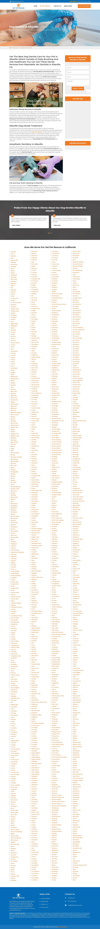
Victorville (75, 719)
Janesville (34, 660)
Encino (33, 315)
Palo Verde (55, 630)
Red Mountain (56, 816)
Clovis (12, 709)
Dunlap (13, 878)
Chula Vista (14, 685)
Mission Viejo (56, 395)
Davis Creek (14, 810)
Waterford (76, 753)
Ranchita (54, 793)
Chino (12, 677)
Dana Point (14, 800)
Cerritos (13, 662)
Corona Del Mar (15, 749)
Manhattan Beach (57, 298)
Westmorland (77, 786)
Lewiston (34, 818)
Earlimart (34, 260)
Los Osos (55, 257)
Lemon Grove (35, 814)
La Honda (34, 731)
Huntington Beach (36, 611)
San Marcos (76, 340)
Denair (13, 825)
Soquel (75, 486)
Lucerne (54, 268)
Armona (13, 336)
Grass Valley (34, 486)
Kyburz (33, 721)
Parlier (54, 645)
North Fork (55, 511)
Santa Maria (76, 382)
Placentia (55, 719)
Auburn (13, 359)
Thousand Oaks (77, 611)
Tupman (75, 660)
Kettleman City (35, 693)
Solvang (75, 473)
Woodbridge (76, 842)
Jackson (33, 651)
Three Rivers (76, 615)
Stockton (75, 528)
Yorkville (75, 863)
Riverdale (55, 871)
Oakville (54, 552)
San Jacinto (76, 321)
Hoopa (33, 598)
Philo (53, 685)
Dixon (12, 846)
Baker (12, 374)
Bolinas (13, 476)
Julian (33, 670)
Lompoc (33, 858)
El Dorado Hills (35, 279)
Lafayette (34, 751)
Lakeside (34, 782)
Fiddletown (34, 355)
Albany (13, 270)
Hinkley (33, 583)
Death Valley (14, 812)
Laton (33, 797)
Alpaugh (13, 283)
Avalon (13, 361)
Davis (12, 808)
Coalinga (13, 713)
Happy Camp (35, 537)
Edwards (34, 268)
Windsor (75, 822)
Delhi (12, 823)
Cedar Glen (14, 654)
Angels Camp (15, 309)
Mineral (54, 384)
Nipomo (54, 505)
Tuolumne (76, 657)
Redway (54, 827)
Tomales (75, 621)
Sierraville (75, 448)
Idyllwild (33, 621)
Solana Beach (77, 469)
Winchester (76, 820)
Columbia (14, 728)
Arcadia (13, 332)
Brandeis (13, 495)
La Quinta (34, 744)
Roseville (75, 257)
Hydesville (34, 619)
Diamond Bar (15, 836)
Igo (32, 624)
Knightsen (34, 717)
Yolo (74, 858)
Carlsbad (13, 611)
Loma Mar (34, 854)
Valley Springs (77, 700)
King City (34, 698)
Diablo (13, 833)
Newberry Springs (57, 482)
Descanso (14, 827)
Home (35, 6)
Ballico (13, 381)
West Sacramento (78, 778)
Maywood (55, 327)
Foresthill (34, 389)
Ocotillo (54, 560)
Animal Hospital (45, 898)
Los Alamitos (35, 871)
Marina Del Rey (56, 310)
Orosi (53, 598)
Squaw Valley (76, 509)
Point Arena (55, 740)
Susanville (75, 564)
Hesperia (34, 573)
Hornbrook (34, 602)
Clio (12, 702)
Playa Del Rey (56, 727)
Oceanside (55, 558)
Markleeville (55, 315)
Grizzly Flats (35, 509)
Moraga (54, 427)
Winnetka (75, 825)
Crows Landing (15, 785)
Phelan (54, 681)
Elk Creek (34, 298)
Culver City (14, 787)
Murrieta (54, 461)
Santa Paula (76, 387)
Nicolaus (54, 501)
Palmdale (55, 624)
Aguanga (13, 262)
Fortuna (33, 406)
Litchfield (34, 829)
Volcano (75, 736)
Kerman (33, 689)
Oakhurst (55, 545)
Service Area (68, 6)
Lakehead (34, 776)
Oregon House (56, 585)
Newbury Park (56, 484)
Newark (54, 480)
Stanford (75, 513)
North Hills (55, 516)
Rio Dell (54, 854)
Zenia (74, 880)
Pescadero (55, 674)
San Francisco (77, 312)
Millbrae (54, 378)
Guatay (33, 520)
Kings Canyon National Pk (39, 702)
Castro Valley (15, 641)
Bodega (13, 469)
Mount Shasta (56, 448)
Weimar (75, 761)
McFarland (55, 336)
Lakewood (34, 784)
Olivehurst (55, 571)
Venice (75, 708)
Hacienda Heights (36, 528)
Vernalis (75, 715)
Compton (14, 734)
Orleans (54, 594)
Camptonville (15, 584)
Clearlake (13, 696)
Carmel (13, 613)
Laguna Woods (35, 759)
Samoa (75, 289)
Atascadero (14, 351)
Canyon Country (15, 596)
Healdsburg (34, 554)
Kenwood (34, 687)
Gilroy (33, 452)
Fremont (34, 416)
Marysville (55, 321)
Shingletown (76, 439)
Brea (12, 501)
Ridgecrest (55, 850)
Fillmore (33, 359)
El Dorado (34, 276)
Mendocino (55, 348)
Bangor (13, 383)
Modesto (54, 397)
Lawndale (34, 799)
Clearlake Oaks (15, 698)
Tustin (74, 664)
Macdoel (54, 279)
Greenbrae (34, 492)
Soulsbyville (76, 488)
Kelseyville (34, 685)
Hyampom (34, 617)
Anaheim (13, 304)
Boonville (13, 482)
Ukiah (74, 676)
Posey (54, 767)
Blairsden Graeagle (16, 457)
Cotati (12, 757)
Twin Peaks (76, 674)
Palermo (54, 617)
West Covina (76, 770)
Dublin (13, 869)
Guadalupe (34, 516)
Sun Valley (76, 552)
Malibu (54, 291)
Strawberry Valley (78, 539)
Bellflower (14, 408)
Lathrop (33, 795)
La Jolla (33, 734)
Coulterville (14, 761)
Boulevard (14, 491)
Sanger (75, 365)
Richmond (55, 846)
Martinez (54, 319)
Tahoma (75, 579)
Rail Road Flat (56, 786)
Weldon (75, 763)
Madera (54, 285)
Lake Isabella (35, 774)
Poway (54, 774)
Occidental (55, 554)
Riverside (54, 873)
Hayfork (33, 549)
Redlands (55, 822)
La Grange (34, 727)
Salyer (74, 287)
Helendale (34, 558)
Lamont (33, 786)
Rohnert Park (77, 251)
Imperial (33, 626)
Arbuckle (13, 330)
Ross (74, 260)
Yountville (75, 867)
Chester (13, 668)
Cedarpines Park (16, 656)
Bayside (13, 393)
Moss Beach (55, 437)
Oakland (54, 547)
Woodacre (76, 839)
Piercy (54, 689)
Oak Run (54, 539)
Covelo (13, 766)
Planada (54, 723)
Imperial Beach (35, 628)
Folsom (33, 374)
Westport (75, 789)
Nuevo (54, 533)
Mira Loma (55, 387)
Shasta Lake (76, 429)
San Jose (75, 325)
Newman (54, 490)
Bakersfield (14, 376)
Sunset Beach (77, 560)
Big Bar (13, 431)
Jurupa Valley (35, 676)
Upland (75, 683)
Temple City (76, 596)
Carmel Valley (15, 618)
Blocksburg (14, 459)
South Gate (76, 494)
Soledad (75, 471)
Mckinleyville (56, 338)
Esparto (33, 321)
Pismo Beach (56, 712)
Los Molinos (55, 253)
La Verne (34, 746)
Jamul (33, 657)
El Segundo (34, 289)
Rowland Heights (78, 266)
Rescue (54, 837)
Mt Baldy (54, 456)
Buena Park (14, 522)
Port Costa (55, 753)
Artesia (13, 345)
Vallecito (75, 691)
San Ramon (76, 359)
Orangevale (55, 583)
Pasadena (55, 647)
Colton (13, 725)
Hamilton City (35, 533)
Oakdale (54, 543)
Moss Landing (56, 439)
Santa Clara (76, 372)
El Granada (34, 281)
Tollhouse (75, 619)
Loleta (33, 850)
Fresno (33, 422)
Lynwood (55, 274)
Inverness (34, 638)
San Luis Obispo (77, 338)
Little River (34, 831)
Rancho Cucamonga (58, 797)
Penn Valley (55, 666)
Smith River (76, 463)
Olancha (54, 564)
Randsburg (55, 808)
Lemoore (34, 816)
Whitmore (76, 799)
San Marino (76, 342)
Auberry (13, 357)
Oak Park (55, 537)
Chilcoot (13, 673)
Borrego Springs (15, 486)
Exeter (33, 329)
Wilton (75, 818)
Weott (74, 767)
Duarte (13, 867)
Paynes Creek (56, 660)
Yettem (75, 856)
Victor (74, 717)
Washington (76, 751)
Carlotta (13, 609)
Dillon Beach (14, 840)
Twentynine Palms (78, 670)
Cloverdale (14, 706)
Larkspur (34, 793)
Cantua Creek (15, 592)
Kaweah (33, 679)
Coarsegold (14, 715)
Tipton (75, 617)
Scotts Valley (76, 406)
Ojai (53, 562)
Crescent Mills (15, 774)
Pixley (53, 717)
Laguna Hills (35, 755)
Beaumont (14, 397)
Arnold (13, 338)
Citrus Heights (15, 687)
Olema (54, 569)
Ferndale (34, 353)
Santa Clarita (76, 374)
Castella (13, 639)
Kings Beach (35, 700)
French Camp (35, 418)
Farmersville (35, 342)
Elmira (33, 302)
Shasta (75, 427)
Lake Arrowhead (36, 763)
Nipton (54, 507)
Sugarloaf (75, 543)
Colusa (13, 730)
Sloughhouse (76, 458)
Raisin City (55, 789)
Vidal (74, 721)
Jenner (33, 662)
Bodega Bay (14, 472)
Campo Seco (14, 582)
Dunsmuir (34, 251)
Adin (12, 258)
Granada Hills (35, 480)
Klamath (34, 708)
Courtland (14, 764)
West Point (76, 776)
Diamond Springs (16, 838)
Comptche (14, 732)
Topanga (75, 624)
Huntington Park (36, 613)
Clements (14, 700)
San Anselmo (76, 293)
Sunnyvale (76, 556)
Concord (13, 736)
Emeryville (34, 306)
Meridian (54, 361)
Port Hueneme (56, 755)
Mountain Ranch (57, 452)
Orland (54, 592)
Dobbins (13, 848)
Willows (75, 812)
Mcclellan (55, 331)
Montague (55, 406)
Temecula (75, 594)
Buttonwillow (15, 537)
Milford (54, 372)
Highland (34, 579)
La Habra (34, 729)
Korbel (33, 719)
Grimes (33, 507)
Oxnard (54, 602)
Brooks (13, 514)
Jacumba (34, 653)
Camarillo (13, 565)
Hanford (33, 535)
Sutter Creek (76, 569)
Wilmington (76, 814)
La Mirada (34, 738)
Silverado (75, 452)
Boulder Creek (15, 488)
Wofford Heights (78, 837)
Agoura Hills (14, 260)
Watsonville (76, 755)
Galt (32, 431)
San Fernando (77, 310)
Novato (54, 528)
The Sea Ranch (77, 604)
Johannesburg (35, 664)
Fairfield (33, 336)
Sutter (74, 566)
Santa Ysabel (76, 393)
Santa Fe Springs (78, 378)
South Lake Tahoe (78, 497)
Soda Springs (76, 467)
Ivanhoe (33, 649)
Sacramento (76, 276)
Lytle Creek (55, 276)
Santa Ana (76, 367)
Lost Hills (54, 260)
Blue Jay (13, 463)
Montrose (55, 422)
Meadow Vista (56, 344)
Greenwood (34, 501)
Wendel (75, 765)
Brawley (13, 499)
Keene (33, 683)
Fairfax (33, 334)
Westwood (76, 791)
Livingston (34, 839)
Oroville (54, 600)
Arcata (13, 334)
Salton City (76, 285)
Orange (54, 579)
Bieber (13, 429)
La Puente (34, 742)
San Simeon (76, 361)
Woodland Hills (77, 848)
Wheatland (76, 793)
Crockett (13, 783)
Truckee (75, 649)
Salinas (75, 283)
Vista (74, 734)
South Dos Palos (78, 490)
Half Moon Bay (35, 530)
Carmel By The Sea (16, 615)
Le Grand (34, 803)
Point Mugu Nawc (57, 742)
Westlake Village (78, 780)
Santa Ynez (76, 391)
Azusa (12, 370)
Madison (54, 287)
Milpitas (54, 382)
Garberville (34, 433)
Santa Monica (77, 384)
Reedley (54, 833)
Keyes (33, 695)
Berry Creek (14, 423)
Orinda (54, 590)
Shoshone (76, 442)
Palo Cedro (55, 628)
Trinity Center (77, 645)
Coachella (14, 711)
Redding (54, 820)
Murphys (54, 458)
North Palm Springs (58, 520)
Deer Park (14, 814)
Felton (33, 351)
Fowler (33, 410)
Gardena (33, 439)
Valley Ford (76, 698)
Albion (13, 273)
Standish (75, 511)
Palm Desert (55, 619)
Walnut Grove (77, 744)
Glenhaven (34, 463)
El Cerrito (34, 274)
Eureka (33, 327)
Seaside (75, 410)
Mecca (54, 346)
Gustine (33, 526)
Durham (33, 253)
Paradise (54, 638)
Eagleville (34, 257)
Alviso (12, 296)
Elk (32, 296)
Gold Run (34, 469)
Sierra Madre (76, 446)
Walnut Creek (77, 742)
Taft (74, 573)
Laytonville (34, 801)
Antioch (13, 319)
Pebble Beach (56, 664)
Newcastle (55, 486)
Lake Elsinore (35, 767)
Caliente (13, 548)
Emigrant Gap (35, 308)
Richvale (54, 848)
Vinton (75, 729)
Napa (53, 465)
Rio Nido (54, 858)
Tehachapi (76, 590)
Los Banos (34, 880)
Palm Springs (56, 621)
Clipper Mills (14, 704)
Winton (75, 831)
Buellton (13, 520)
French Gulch (35, 420)
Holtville (33, 588)
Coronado (14, 751)
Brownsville (14, 518)
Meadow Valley (56, 342)
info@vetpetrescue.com (17, 1)
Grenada (33, 503)
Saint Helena (76, 279)
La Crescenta (35, 725)
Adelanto (13, 256)
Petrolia (54, 679)
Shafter (75, 422)
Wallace (75, 738)
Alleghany (14, 281)
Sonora (75, 484)
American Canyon (16, 302)
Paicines (54, 613)
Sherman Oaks (77, 435)
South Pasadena (77, 499)
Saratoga (75, 397)
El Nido (33, 285)
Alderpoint (14, 275)
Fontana (33, 376)
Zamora (75, 877)
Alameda (13, 266)
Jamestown (34, 655)
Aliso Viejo (14, 279)
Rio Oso (54, 861)
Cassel (13, 634)
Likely (33, 820)
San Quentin (76, 355)
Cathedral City (15, 645)
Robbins (54, 875)
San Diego (76, 306)
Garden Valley (35, 437)
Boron (12, 484)
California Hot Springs (17, 552)
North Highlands (57, 513)
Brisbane (13, 510)
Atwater (13, 355)
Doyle (12, 863)
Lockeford (34, 844)
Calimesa (13, 554)
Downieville (14, 861)
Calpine (13, 563)
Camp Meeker (15, 571)
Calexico (13, 546)
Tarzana (75, 581)
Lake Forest (35, 770)
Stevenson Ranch (78, 518)
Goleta (33, 471)
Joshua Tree (35, 668)
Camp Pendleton (16, 575)
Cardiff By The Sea (16, 607)
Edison (33, 266)
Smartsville (76, 461)
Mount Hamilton (57, 442)
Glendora (34, 461)
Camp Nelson (15, 573)
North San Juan (56, 522)
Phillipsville (55, 683)
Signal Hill (75, 450)
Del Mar (13, 816)
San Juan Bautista (78, 327)
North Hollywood (57, 518)
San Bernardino (77, 298)
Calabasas (14, 543)
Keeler (33, 681)
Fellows (33, 348)
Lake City (34, 765)
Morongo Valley (56, 433)
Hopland (34, 600)
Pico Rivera (55, 687)
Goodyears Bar (35, 475)
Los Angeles (35, 877)
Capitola (13, 605)
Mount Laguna (56, 446)
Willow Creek (76, 810)
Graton (33, 488)
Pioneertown (56, 708)
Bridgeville (14, 508)
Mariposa (55, 312)
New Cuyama (56, 478)
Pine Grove (55, 693)
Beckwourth (14, 400)
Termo (75, 600)
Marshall (54, 317)
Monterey (55, 416)
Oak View (55, 541)
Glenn (33, 465)
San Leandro (76, 331)
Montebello (55, 414)
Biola (12, 450)
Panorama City (56, 636)
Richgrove (55, 844)
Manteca (54, 300)
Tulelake (75, 655)
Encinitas (34, 312)
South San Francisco (79, 501)
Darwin (13, 804)
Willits (74, 808)
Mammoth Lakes (57, 293)
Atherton (13, 353)
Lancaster (34, 789)
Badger (13, 372)
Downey (13, 859)
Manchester (55, 296)
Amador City (14, 298)
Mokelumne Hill (56, 401)
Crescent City (15, 772)
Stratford (75, 533)
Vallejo (75, 693)
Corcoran (13, 742)
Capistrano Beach (16, 603)
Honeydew (34, 594)
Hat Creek (34, 541)
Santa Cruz (76, 376)
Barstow (13, 389)
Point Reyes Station (58, 744)
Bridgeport (14, 505)
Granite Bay (34, 484)
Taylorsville (76, 583)
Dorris (12, 850)
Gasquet (33, 442)
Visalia (74, 731)
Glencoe (33, 456)
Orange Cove (56, 581)
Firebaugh (34, 363)
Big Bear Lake (15, 436)
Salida (74, 281)
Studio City (76, 541)
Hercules (34, 566)
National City (56, 467)
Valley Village (76, 702)
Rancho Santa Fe (57, 803)
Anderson (14, 306)
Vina (74, 727)
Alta (12, 287)
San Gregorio (76, 319)
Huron (33, 615)
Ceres (12, 660)
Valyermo (75, 704)
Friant (33, 425)
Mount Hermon (56, 444)
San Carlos (76, 302)
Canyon (13, 594)
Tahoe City (76, 575)
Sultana (75, 547)
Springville (76, 507)
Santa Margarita (77, 380)
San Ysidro (76, 363)
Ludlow (54, 272)
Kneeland (34, 712)
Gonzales (34, 473)
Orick (53, 588)
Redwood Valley (57, 831)
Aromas (13, 340)
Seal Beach (76, 408)
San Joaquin (76, 323)
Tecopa (75, 588)
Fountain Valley (35, 408)
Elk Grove (34, 300)
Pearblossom (56, 662)
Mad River (55, 281)
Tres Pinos (76, 640)
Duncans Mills (15, 876)
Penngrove (55, 668)
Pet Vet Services (45, 6)
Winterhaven (76, 827)
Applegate (14, 326)
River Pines (55, 867)
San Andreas (76, 291)
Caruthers (14, 628)
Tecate (75, 585)
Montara (54, 408)
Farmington (34, 344)
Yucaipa (75, 873)
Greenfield (34, 494)
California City (15, 550)
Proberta (54, 780)
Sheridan (75, 433)
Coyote (13, 770)
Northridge (55, 524)
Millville (54, 380)
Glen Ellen (34, 454)
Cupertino (14, 789)
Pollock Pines (56, 746)
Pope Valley (55, 751)
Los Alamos (35, 873)
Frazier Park (34, 412)
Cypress (13, 793)
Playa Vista (55, 729)
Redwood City (56, 829)
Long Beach (35, 865)
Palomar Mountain (57, 632)
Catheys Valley (15, 647)
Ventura (75, 710)
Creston (13, 781)
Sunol (74, 558)
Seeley (75, 414)
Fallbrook (34, 340)
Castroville (14, 643)
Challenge (14, 664)
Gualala (33, 518)
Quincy (54, 782)
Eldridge (33, 293)
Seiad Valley (76, 416)
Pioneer (54, 706)
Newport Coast (56, 494)
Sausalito (75, 399)
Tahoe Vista (76, 577)
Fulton (33, 429)
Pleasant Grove (56, 731)
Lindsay (33, 827)
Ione (32, 643)
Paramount (55, 640)
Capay (13, 601)
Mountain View (56, 454)
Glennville (34, 467)
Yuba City (75, 871)
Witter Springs (77, 835)
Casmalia (13, 630)
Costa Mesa (14, 755)
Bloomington (15, 461)
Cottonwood (14, 759)
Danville (13, 802)
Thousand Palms (78, 613)
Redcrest (54, 818)
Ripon (53, 865)
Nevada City (55, 475)
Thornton (75, 609)
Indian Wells (35, 632)
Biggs (12, 448)
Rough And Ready (78, 262)
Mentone (54, 357)
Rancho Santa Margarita (59, 806)
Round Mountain (78, 264)
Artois (12, 347)
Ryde (74, 274)
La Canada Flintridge (37, 723)
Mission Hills (55, 393)
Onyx (53, 577)
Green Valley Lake (36, 490)
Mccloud (54, 334)
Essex (33, 323)
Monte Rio (55, 412)
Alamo (13, 268)
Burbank (13, 524)
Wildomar (76, 803)
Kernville (33, 691)
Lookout (34, 867)
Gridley (33, 505)
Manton (54, 302)
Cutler (12, 791)
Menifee (54, 353)
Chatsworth (14, 666)
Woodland (76, 846)
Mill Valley (55, 376)
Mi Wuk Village (56, 363)
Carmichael (14, 620)
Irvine (33, 645)
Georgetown (35, 446)
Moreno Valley (56, 429)
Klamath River (35, 710)
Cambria (13, 567)
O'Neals (54, 535)
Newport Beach (56, 492)
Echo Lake (34, 264)
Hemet (33, 562)
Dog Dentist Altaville (26, 47)
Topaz (74, 626)
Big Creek (14, 440)
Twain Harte (76, 668)
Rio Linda (55, 856)
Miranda (54, 391)
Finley (33, 361)
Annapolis (14, 315)
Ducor (12, 872)
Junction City (35, 672)
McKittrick (55, 340)
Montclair (55, 410)
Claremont (14, 690)
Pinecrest (55, 700)
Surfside (75, 562)
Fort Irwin (34, 401)
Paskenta (55, 649)
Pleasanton (55, 736)
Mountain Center (57, 450)
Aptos (12, 328)
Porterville (55, 761)
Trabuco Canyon (77, 630)
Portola (54, 763)
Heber (33, 556)
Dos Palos (14, 852)
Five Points (34, 367)
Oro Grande (55, 596)
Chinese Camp (15, 675)
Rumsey (75, 268)
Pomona (54, 748)
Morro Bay (55, 435)
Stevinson (75, 520)
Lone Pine (34, 861)
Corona (13, 747)
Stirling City (76, 526)
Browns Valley (15, 516)
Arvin (12, 349)
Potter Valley (56, 772)
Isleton (33, 647)
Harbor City (34, 539)
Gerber (33, 448)
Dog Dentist (44, 901)
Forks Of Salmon (36, 393)
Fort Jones (34, 403)
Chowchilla (14, 681)
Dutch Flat (34, 255)
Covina (13, 768)
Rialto (53, 842)
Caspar (13, 632)
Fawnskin (34, 346)
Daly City (13, 797)
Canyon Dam (15, 599)
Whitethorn (76, 795)
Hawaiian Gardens (36, 545)
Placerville (55, 721)
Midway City (55, 370)
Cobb (12, 717)
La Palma (34, 740)
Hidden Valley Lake (37, 577)
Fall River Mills (35, 338)
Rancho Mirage (56, 799)
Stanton (75, 516)
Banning (13, 385)
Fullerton (34, 427)
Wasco (75, 748)
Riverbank (55, 869)
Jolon (33, 666)
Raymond (55, 812)
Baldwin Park (15, 378)
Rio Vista (54, 863)
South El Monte (77, 492)
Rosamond (76, 253)
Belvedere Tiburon (16, 412)
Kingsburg (34, 704)
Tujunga (75, 651)
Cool (12, 738)
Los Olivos (55, 255)
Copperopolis (15, 740)
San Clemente (77, 304)
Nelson (54, 473)
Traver (74, 636)
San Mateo (76, 346)
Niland (54, 503)
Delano (13, 821)
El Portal (33, 287)
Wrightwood (76, 852)
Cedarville (14, 658)
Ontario (54, 575)
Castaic (13, 637)
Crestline (13, 778)
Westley (75, 782)
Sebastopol (76, 412)
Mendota (54, 351)
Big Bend (13, 438)
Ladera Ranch (35, 748)
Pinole (54, 702)
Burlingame (14, 527)
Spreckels (75, 503)
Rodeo (54, 880)
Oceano (54, 556)
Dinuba (13, 842)
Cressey (13, 776)
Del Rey (13, 819)
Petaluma (55, 676)
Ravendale (55, 810)
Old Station (55, 566)
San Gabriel (76, 315)
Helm (33, 560)
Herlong (33, 569)
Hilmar (33, 581)
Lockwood (34, 846)
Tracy (74, 632)
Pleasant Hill (55, 734)
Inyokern (34, 640)
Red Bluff (54, 814)
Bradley (13, 493)
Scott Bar (75, 403)
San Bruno (76, 300)
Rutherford (76, 272)
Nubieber (54, 530)
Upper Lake (76, 685)
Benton (13, 419)
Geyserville (34, 450)
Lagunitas (34, 761)
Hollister (33, 585)
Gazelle (33, 444)
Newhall (54, 488)
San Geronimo (77, 317)
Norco (54, 509)
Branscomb (14, 497)
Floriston (34, 370)
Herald (33, 564)
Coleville (13, 719)
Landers (33, 791)
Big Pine (13, 444)
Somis (74, 480)
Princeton (55, 778)
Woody (75, 850)
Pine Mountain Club (58, 695)
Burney (13, 529)
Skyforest (75, 456)
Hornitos (34, 604)
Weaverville (76, 757)
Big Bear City (14, 433)
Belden (13, 402)
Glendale (34, 458)
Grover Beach (35, 513)
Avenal (13, 364)
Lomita (33, 856)
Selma (74, 418)
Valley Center (76, 695)
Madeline (54, 283)
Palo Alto (54, 626)
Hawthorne (34, 547)
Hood (33, 596)
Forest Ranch (35, 387)
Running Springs (77, 270)
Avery (12, 366)
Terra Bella (76, 602)
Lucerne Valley (56, 270)
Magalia (54, 289)
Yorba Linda (76, 861)
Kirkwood (34, 706)
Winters (75, 829)
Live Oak (34, 835)
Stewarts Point (77, 522)
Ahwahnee (14, 264)
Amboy (13, 300)
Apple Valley (14, 323)
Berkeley (13, 421)
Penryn (54, 670)
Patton (54, 655)
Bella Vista (14, 406)
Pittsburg (55, 715)
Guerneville (34, 522)
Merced (54, 359)
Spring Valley (76, 505)
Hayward (34, 552)
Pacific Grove (56, 604)
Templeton (76, 598)
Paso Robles (56, 651)
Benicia (13, 417)
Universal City (77, 681)
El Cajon (33, 270)
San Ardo (75, 296)
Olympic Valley (56, 573)
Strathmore (76, 535)
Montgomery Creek (58, 420)
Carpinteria (14, 624)
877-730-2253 (84, 6)
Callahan (13, 560)
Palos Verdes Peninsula (59, 634)
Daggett (13, 795)
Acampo (13, 251)
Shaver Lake (76, 431)
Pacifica (54, 609)
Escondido (34, 319)
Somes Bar (76, 478)
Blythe (13, 467)
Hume (33, 609)
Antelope (13, 317)
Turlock (75, 662)
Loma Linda (35, 852)
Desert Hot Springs (16, 831)
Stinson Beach (77, 524)
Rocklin (54, 877)
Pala (53, 615)
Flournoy (34, 372)
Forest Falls (34, 382)
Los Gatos (55, 251)
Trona (74, 647)
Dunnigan (13, 880)
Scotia (74, 401)
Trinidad (75, 643)
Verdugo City (76, 712)
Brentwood (14, 503)
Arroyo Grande (15, 342)
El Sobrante (34, 291)
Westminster (76, 784)
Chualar (13, 683)
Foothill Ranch (35, 378)
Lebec (33, 806)
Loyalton (54, 266)
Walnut (75, 740)
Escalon (33, 317)
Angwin (13, 313)
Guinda (33, 524)
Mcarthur (54, 329)
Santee (75, 395)
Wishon (75, 833)
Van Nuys (75, 706)
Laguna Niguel (35, 757)
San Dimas (76, 308)
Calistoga (13, 558)
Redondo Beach (57, 825)
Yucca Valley (76, 875)
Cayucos (13, 649)
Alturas (13, 294)
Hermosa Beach (36, 571)
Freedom (34, 414)
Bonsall (13, 480)
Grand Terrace (35, 482)
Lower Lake (55, 264)
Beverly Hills (14, 427)
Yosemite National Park (80, 865)
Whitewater (76, 797)
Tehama (75, 592)
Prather (54, 776)
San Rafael (76, 357)
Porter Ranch (56, 759)
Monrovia (55, 403)
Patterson (55, 653)
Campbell (14, 577)
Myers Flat (55, 463)
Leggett (33, 810)
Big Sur (13, 446)
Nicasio (54, 497)
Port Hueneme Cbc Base (59, 757)
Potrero (54, 770)
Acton (12, 254)
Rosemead (76, 255)
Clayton (13, 694)
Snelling (75, 465)
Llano (33, 842)
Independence (35, 630)
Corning (13, 745)
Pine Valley (55, 698)
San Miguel (76, 348)
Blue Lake (14, 465)
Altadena (13, 290)
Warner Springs (77, 746)
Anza (12, 321)
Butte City (14, 535)
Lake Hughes (35, 772)
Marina (54, 308)
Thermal (75, 607)
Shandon (75, 425)
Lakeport (34, 778)
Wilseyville (76, 816)
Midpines (54, 367)
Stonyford (76, 530)
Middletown (55, 365)
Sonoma (75, 482)
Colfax (13, 721)
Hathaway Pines (36, 543)
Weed (74, 759)
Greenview (34, 497)
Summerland (76, 549)
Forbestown (35, 380)
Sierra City (75, 444)
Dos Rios (13, 855)
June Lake (34, 674)
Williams (75, 806)
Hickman (34, 575)
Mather (54, 323)
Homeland (34, 590)
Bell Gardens (14, 404)
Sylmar (75, 571)
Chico (12, 670)
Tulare (74, 653)
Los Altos (34, 875)
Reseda (54, 839)
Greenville (34, 499)
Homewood (35, 592)
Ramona (54, 791)
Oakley (54, 549)
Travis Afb (76, 638)
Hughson (34, 607)
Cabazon (13, 541)
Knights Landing (36, 715)
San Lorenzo (76, 334)
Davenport (14, 806)
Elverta (33, 304)
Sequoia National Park (79, 420)
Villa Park (75, 725)
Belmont (13, 410)
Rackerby (55, 784)
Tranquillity (76, 634)
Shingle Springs (77, 437)
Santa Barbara (77, 370)
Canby (13, 586)
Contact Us (57, 6)
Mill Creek (55, 374)
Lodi (32, 848)
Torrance (75, 628)
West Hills (76, 772)
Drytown (13, 865)
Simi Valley (76, 454)
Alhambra (14, 277)
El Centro (34, 272)
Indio (32, 634)
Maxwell (54, 325)
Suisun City (76, 545)
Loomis (33, 869)
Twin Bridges (76, 672)
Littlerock (34, 833)
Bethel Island (15, 425)
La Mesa (33, 736)
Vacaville (75, 687)
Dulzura (13, 874)
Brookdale (14, 512)
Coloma (13, 723)
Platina (54, 725)
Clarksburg (14, 692)
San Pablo (76, 351)
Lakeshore (34, 780)
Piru (53, 710)
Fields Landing (35, 357)
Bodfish (13, 474)
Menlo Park (55, 355)
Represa (54, 835)
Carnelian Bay (15, 622)
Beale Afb (14, 395)
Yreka (74, 869)
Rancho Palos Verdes (58, 801)
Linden (33, 825)
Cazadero (14, 651)
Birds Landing (15, 452)
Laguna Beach (35, 753)
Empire (33, 310)
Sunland (75, 554)
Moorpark (55, 425)
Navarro (54, 469)
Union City (76, 679)
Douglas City (14, 857)
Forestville (34, 391)
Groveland (34, 511)
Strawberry (76, 537)
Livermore (34, 837)
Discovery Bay (15, 844)
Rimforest (55, 852)
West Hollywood (78, 774)
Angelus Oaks (15, 311)
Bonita (13, 478)
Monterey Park (56, 418)
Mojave (54, 399)
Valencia (75, 689)
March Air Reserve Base (59, 304)
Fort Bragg (34, 397)
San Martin (76, 344)
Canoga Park (15, 588)
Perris (53, 672)
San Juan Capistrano (79, 329)
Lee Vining (34, 808)
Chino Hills (14, 679)
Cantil (12, 590)
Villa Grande (76, 723)
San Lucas (76, 336)
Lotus (53, 262)
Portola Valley (56, 765)
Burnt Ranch (14, 531)
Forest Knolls (35, 384)
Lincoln (33, 822)
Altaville (15, 47)
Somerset (75, 475)
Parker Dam (55, 643)
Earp (32, 262)
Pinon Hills (55, 704)
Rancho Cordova (57, 795)
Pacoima (54, 611)
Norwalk (54, 526)
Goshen (33, 478)
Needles (54, 471)
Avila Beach (14, 368)
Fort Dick (34, 399)
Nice (53, 499)
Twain (74, 666)
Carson (13, 626)
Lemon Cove (35, 812)
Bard (12, 387)
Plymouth (55, 738)
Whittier (75, 801)
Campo (13, 579)
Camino (13, 569)
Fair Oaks (34, 331)
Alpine (12, 285)
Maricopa (55, 306)
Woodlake (76, 844)
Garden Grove (35, 435)
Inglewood (34, 636)
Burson (13, 533)
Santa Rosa (76, 389)
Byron (12, 539)
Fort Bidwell (35, 395)
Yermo (75, 854)
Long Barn (34, 863)
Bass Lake (14, 391)
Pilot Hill (54, 691)
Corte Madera (15, 753)
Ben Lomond (15, 414)
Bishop (13, 455)
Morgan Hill (55, 431)
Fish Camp (34, 365)
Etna (32, 325)
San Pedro (76, 353)
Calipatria (13, 556)
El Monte (34, 283)
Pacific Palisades (57, 607)
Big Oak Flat (14, 442)
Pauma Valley (56, 657)
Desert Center (15, 829)
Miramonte (55, 389)
